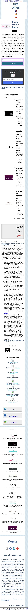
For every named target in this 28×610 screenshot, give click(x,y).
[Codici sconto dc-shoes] (7, 352)
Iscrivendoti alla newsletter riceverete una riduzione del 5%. (19, 196)
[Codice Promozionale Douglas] (12, 453)
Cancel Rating (17, 235)
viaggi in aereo (13, 362)
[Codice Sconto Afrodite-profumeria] (12, 512)
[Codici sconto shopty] (17, 352)
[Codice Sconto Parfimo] (12, 446)
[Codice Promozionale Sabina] (12, 486)
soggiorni (17, 367)
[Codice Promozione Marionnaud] (12, 529)
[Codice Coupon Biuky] (12, 519)
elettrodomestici (10, 395)
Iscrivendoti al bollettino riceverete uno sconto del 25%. (19, 171)
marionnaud (20, 186)
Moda (12, 378)
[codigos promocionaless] (16, 14)
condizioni (21, 606)
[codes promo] (16, 10)
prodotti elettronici (12, 389)
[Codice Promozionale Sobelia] (12, 461)
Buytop (6, 313)
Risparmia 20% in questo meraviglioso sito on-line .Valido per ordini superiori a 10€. (19, 108)
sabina (20, 162)
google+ (17, 548)
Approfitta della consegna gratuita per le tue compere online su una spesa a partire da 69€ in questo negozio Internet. (19, 141)
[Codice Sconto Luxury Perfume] (12, 477)
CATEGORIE (15, 7)
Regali (10, 402)
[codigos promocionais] (16, 17)
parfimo (20, 125)
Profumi (14, 402)
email (7, 548)
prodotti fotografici (14, 373)
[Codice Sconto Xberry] (12, 495)
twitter (14, 548)
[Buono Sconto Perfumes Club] (12, 437)
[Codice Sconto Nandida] (12, 504)
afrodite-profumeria (20, 213)
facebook (10, 548)
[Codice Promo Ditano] (12, 470)
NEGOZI (15, 4)
